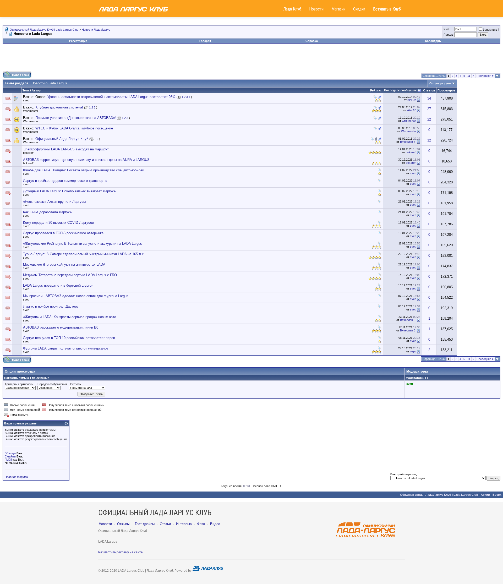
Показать (75, 384)
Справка (311, 40)
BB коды (10, 453)
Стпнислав (409, 120)
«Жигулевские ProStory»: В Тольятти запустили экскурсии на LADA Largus (82, 243)
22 (429, 119)
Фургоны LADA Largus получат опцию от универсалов (65, 348)
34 (429, 98)
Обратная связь (411, 494)
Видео (215, 524)
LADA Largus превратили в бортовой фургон (58, 285)
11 (468, 75)
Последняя (485, 75)
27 (429, 109)
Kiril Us (411, 99)
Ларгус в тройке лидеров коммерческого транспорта (65, 181)
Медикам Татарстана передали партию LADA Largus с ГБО (70, 275)
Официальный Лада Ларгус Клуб (61, 139)
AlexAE (411, 110)
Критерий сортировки (19, 384)
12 (429, 140)
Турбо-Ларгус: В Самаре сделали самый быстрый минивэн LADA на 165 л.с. (84, 254)
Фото (201, 524)
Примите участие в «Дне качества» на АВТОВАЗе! (75, 118)
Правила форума (16, 476)
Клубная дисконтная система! (59, 107)
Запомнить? (491, 29)
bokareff (28, 152)
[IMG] (8, 459)
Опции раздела (440, 83)
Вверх (497, 494)
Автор (36, 90)
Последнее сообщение (400, 90)
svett (26, 100)
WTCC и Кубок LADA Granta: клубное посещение (74, 128)
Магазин (338, 9)
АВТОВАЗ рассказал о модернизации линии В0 (60, 327)
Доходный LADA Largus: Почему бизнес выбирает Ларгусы (69, 191)
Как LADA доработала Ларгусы (47, 212)
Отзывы (123, 524)
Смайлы (10, 456)
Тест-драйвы (145, 524)
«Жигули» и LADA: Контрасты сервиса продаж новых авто (69, 317)
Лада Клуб (292, 9)
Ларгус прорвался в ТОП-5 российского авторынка (63, 233)
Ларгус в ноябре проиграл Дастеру (51, 306)
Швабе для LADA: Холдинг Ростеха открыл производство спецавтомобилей (83, 170)
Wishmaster (30, 110)
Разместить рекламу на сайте (120, 552)
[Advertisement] (251, 59)
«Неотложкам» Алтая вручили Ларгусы (54, 202)
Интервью (184, 524)
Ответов (429, 90)
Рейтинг (376, 90)
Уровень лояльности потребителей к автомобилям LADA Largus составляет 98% (111, 97)
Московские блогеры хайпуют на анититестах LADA (64, 264)
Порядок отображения (52, 384)
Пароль (448, 34)
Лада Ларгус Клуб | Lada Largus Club (451, 494)
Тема (26, 90)
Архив (485, 494)
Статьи (165, 524)
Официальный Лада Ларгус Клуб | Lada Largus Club (44, 29)
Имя (446, 29)
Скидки (359, 9)
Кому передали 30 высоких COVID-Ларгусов (58, 223)
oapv (413, 351)
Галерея (205, 40)
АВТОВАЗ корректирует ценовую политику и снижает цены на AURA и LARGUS (86, 160)
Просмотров (447, 90)
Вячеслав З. (408, 141)
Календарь (433, 40)
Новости (316, 9)
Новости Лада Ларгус (96, 29)
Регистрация (78, 40)
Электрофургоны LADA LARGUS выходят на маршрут (66, 149)
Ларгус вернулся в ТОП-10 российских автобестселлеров (69, 338)
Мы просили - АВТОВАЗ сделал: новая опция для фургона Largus (75, 296)
